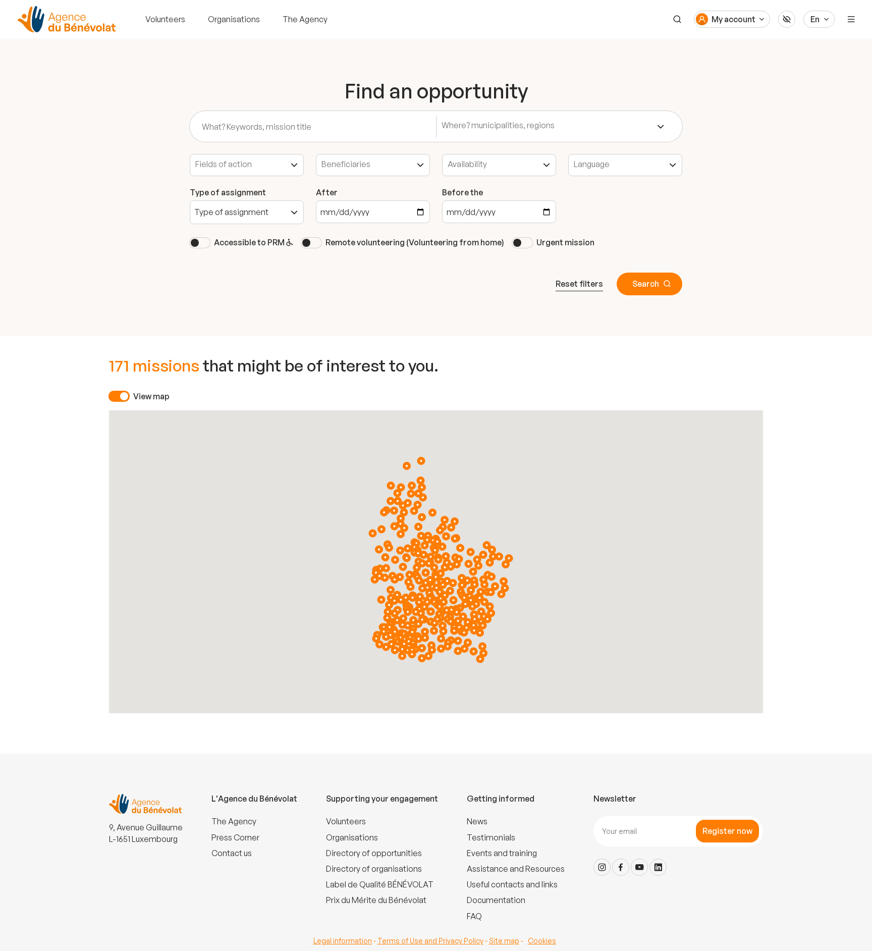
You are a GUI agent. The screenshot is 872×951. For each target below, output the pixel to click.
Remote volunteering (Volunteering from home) (414, 242)
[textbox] (519, 125)
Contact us (231, 853)
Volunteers (165, 19)
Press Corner (235, 837)
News (477, 821)
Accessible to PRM (250, 242)
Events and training (502, 853)
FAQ (474, 916)
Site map (504, 940)
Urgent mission (565, 242)
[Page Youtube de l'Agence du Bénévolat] (639, 867)
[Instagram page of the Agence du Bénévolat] (602, 867)
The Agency (305, 19)
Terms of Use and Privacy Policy (430, 940)
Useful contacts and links (512, 884)
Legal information (342, 940)
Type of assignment (228, 192)
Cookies (542, 940)
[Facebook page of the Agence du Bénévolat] (620, 867)
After (327, 192)
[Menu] (851, 19)
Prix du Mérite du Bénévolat (376, 900)
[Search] (677, 19)
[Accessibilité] (786, 19)
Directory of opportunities (374, 853)
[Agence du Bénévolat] (65, 19)
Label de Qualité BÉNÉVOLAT (379, 884)
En (815, 19)
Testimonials (491, 837)
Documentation (496, 900)
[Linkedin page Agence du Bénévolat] (658, 867)
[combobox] (553, 127)
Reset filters (579, 284)
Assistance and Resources (516, 869)
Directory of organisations (374, 869)
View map (151, 396)
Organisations (234, 19)
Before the (462, 192)
